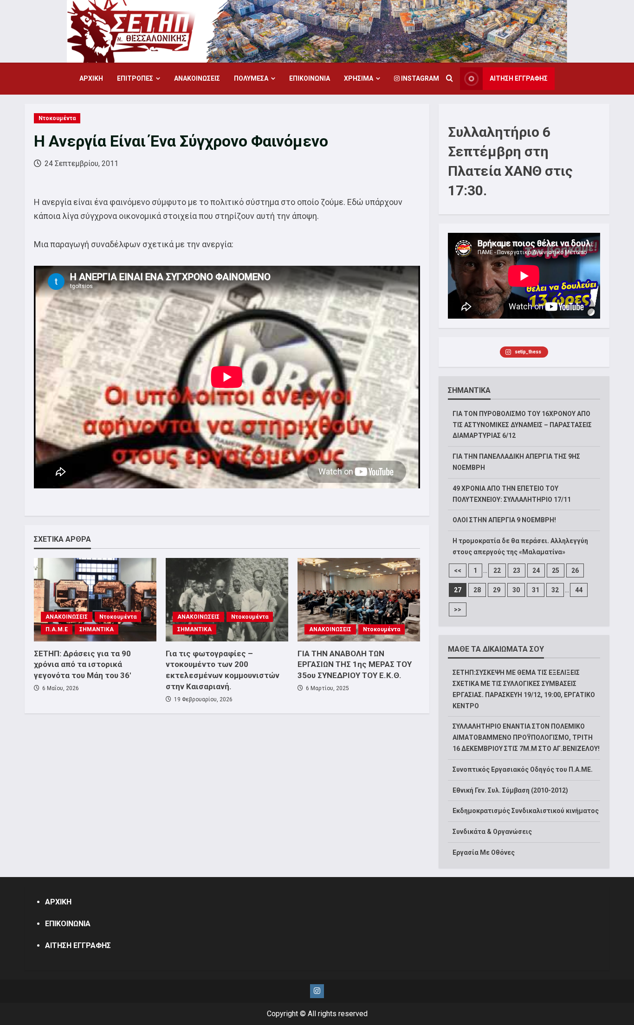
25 (555, 570)
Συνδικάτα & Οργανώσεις (492, 831)
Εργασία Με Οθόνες (484, 852)
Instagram (419, 78)
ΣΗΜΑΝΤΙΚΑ (96, 629)
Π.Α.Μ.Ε (56, 629)
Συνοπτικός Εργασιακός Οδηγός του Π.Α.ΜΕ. (523, 769)
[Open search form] (449, 79)
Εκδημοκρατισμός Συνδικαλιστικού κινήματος (526, 810)
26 (575, 570)
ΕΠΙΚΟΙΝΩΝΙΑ (309, 78)
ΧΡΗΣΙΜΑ (358, 78)
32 (555, 590)
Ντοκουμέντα (57, 118)
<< (457, 570)
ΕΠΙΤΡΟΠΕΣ (135, 78)
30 (516, 590)
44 (578, 590)
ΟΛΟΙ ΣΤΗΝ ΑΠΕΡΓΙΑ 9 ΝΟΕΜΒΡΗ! (504, 520)
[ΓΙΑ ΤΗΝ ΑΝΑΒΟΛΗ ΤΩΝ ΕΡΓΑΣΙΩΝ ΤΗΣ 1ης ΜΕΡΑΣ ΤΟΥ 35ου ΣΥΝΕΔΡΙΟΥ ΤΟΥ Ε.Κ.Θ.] (359, 599)
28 (477, 590)
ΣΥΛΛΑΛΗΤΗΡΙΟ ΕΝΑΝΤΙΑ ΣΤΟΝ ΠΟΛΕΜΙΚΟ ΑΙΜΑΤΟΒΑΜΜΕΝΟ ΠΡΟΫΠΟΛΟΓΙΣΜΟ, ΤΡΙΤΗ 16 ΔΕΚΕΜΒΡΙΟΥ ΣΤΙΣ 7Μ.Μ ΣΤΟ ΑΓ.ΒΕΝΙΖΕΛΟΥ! (526, 737)
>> (457, 609)
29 (496, 590)
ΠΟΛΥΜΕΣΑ (251, 78)
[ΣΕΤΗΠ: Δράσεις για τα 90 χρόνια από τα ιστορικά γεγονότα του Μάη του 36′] (95, 599)
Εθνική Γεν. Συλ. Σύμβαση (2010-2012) (510, 790)
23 (516, 570)
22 (497, 570)
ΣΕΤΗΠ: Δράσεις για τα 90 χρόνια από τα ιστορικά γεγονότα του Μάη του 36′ (82, 664)
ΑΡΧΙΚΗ (91, 78)
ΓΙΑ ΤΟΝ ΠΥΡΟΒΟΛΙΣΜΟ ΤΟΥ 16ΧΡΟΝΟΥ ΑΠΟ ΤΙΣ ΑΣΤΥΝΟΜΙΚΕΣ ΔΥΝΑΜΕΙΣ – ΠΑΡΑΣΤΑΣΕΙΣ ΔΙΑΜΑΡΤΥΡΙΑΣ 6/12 (522, 425)
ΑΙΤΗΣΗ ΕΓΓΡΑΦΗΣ (519, 78)
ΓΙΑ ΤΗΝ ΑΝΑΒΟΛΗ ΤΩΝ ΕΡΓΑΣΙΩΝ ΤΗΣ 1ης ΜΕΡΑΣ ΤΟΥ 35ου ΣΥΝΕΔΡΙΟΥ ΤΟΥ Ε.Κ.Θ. (355, 664)
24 (536, 570)
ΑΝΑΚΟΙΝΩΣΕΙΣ (197, 78)
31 (535, 590)
